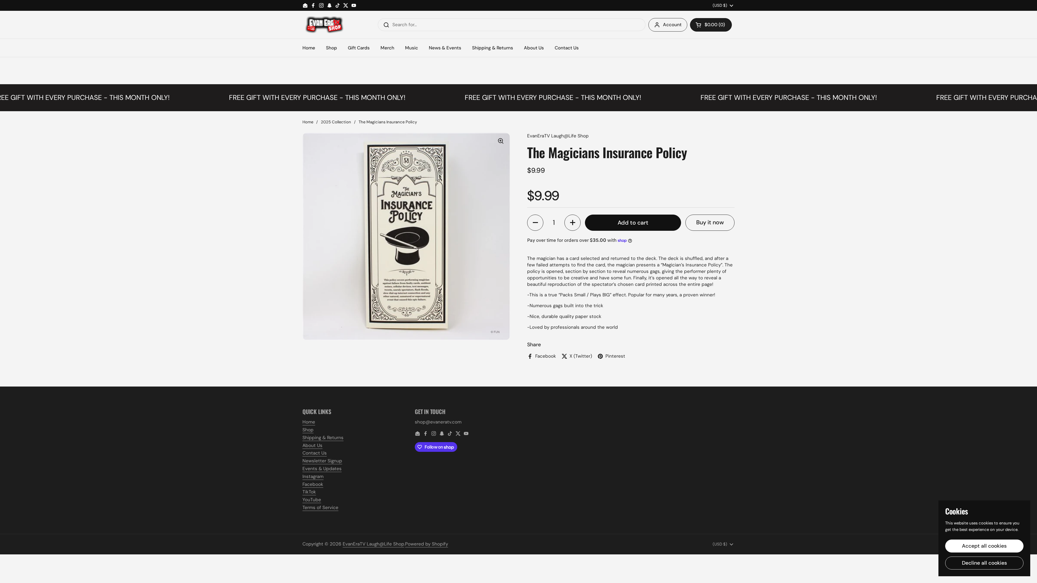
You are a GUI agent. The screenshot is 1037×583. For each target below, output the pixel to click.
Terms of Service (320, 507)
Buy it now (710, 222)
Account (672, 25)
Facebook (312, 484)
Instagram (313, 476)
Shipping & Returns (323, 437)
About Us (312, 445)
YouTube (311, 500)
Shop (308, 430)
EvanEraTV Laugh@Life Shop (373, 544)
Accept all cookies (984, 546)
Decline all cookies (984, 563)
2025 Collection (336, 122)
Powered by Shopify (426, 544)
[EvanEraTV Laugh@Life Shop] (323, 24)
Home (307, 122)
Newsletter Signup (322, 461)
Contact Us (314, 453)
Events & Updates (322, 469)
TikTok (309, 492)
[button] (711, 25)
